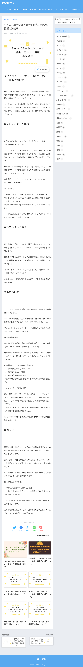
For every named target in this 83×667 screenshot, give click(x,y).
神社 (59, 141)
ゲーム (60, 68)
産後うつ (61, 136)
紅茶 (59, 145)
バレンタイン (62, 100)
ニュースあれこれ (64, 95)
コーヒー (61, 77)
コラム (60, 73)
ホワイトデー (62, 109)
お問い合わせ (75, 9)
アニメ (60, 46)
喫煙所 (60, 127)
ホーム (9, 9)
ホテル (60, 105)
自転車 (60, 155)
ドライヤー (62, 91)
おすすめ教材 (62, 36)
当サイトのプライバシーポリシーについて (43, 9)
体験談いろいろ (63, 118)
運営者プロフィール (20, 9)
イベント (61, 50)
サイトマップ (64, 9)
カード (48, 535)
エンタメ (61, 55)
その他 (60, 41)
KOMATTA (8, 3)
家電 (59, 132)
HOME (42, 659)
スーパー (61, 82)
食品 (59, 159)
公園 (59, 123)
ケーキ (60, 64)
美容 (59, 150)
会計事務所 (62, 114)
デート (60, 86)
